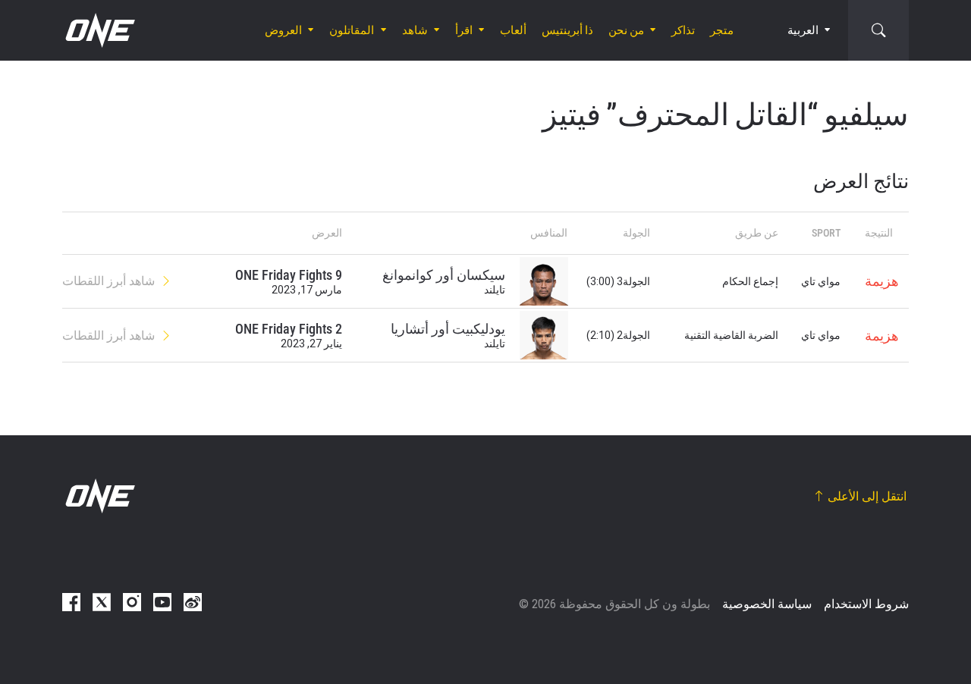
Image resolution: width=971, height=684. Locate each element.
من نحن (626, 30)
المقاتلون (351, 30)
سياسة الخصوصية (767, 604)
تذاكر (683, 30)
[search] (878, 30)
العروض (283, 30)
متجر (722, 30)
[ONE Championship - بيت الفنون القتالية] (98, 30)
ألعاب (513, 30)
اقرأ (464, 30)
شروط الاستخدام (866, 604)
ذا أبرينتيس (567, 30)
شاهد (415, 30)
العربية (803, 30)
